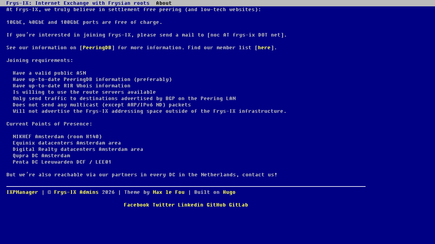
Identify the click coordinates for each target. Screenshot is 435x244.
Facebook (136, 205)
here (264, 47)
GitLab (238, 205)
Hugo (229, 192)
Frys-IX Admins (78, 192)
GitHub (216, 205)
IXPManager (22, 192)
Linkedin (190, 205)
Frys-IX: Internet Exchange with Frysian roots (78, 3)
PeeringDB (97, 47)
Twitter (164, 205)
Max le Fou (169, 192)
